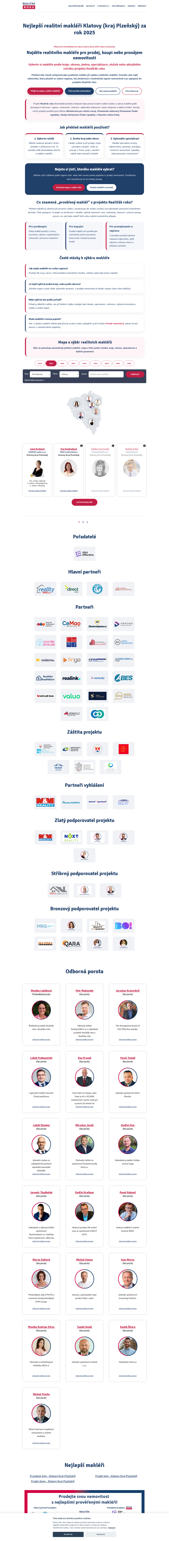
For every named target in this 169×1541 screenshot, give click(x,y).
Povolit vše (68, 1534)
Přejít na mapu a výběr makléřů (45, 91)
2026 (40, 363)
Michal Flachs (41, 1394)
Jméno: (84, 374)
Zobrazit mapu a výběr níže (68, 187)
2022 (84, 363)
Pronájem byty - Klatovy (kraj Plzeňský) (53, 1476)
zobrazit (135, 374)
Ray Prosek (84, 1058)
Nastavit (111, 1528)
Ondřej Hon (128, 1125)
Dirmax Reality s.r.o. (100, 452)
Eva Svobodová (69, 448)
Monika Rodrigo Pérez (41, 1327)
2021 (96, 363)
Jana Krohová (37, 448)
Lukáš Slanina (41, 1125)
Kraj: (26, 374)
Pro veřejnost (118, 6)
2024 (62, 363)
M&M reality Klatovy (68, 452)
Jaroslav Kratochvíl (128, 990)
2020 (107, 363)
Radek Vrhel (131, 448)
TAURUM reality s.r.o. (37, 452)
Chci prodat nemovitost (79, 91)
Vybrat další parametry (34, 380)
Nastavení (101, 1534)
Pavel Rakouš (128, 1192)
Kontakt (131, 6)
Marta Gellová (41, 1259)
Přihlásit (142, 6)
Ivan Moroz (127, 1259)
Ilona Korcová (132, 452)
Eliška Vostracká (100, 448)
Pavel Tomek (127, 1058)
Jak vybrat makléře (108, 91)
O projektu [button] (102, 6)
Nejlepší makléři (76, 6)
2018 (129, 363)
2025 (51, 363)
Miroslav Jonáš (84, 1125)
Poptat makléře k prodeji (101, 187)
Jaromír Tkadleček (41, 1192)
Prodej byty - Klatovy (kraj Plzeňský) (116, 1476)
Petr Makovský (84, 990)
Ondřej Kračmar (84, 1192)
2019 (118, 363)
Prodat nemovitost (115, 323)
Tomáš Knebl (84, 1327)
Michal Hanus (84, 1259)
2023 (73, 363)
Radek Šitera (127, 1327)
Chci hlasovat (131, 91)
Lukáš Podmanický (41, 1058)
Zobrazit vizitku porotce (41, 1039)
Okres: (55, 374)
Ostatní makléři (84, 502)
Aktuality (90, 6)
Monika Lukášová (41, 990)
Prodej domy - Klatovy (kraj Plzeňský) (52, 1481)
